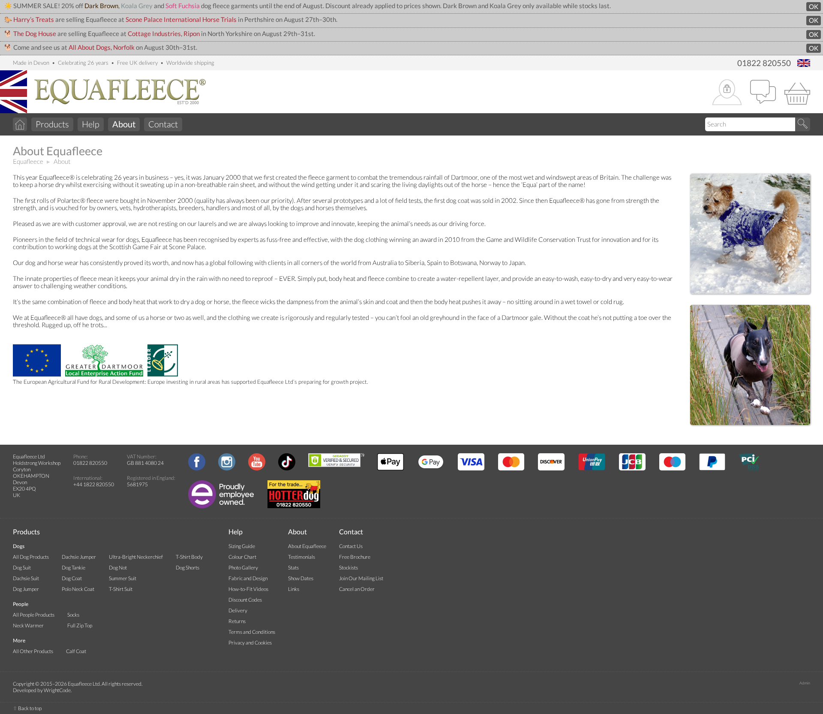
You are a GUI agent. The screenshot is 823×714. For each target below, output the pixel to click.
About (62, 161)
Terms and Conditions (251, 632)
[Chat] (763, 92)
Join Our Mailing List (361, 578)
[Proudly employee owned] (221, 506)
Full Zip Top (79, 625)
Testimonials (301, 557)
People (20, 604)
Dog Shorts (187, 567)
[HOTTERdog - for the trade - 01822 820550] (293, 506)
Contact (163, 124)
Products (52, 124)
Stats (293, 567)
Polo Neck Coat (78, 589)
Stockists (348, 567)
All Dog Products (31, 557)
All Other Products (33, 651)
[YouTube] (256, 468)
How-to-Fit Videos (248, 589)
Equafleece (28, 161)
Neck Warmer (28, 625)
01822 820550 (764, 63)
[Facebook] (196, 468)
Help (90, 124)
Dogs (18, 546)
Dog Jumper (26, 589)
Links (293, 589)
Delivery (237, 610)
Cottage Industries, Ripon (164, 33)
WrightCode (57, 690)
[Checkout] (797, 92)
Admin (804, 683)
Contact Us (351, 546)
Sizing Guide (241, 546)
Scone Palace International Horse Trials (181, 19)
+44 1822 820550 (93, 484)
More (19, 640)
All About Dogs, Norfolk (102, 47)
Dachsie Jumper (79, 557)
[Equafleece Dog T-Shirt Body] (750, 424)
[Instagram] (226, 468)
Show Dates (300, 578)
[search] (802, 124)
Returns (237, 621)
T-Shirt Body (189, 557)
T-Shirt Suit (120, 589)
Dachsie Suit (26, 578)
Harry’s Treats (33, 19)
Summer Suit (122, 578)
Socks (73, 615)
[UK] (803, 63)
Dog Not (118, 567)
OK (813, 6)
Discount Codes (245, 600)
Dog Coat (72, 578)
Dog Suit (22, 567)
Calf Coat (76, 651)
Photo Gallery (243, 567)
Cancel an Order (357, 589)
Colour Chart (242, 557)
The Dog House (34, 33)
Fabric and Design (247, 578)
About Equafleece (307, 546)
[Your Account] (727, 92)
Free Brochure (354, 557)
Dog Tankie (73, 567)
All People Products (33, 615)
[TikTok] (286, 468)
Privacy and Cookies (250, 642)
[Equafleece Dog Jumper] (750, 292)
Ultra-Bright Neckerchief (136, 557)
